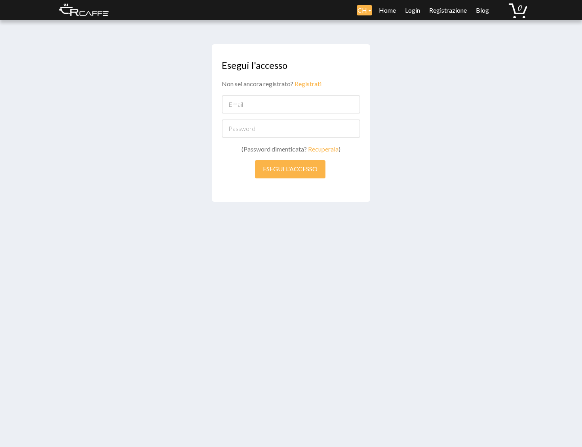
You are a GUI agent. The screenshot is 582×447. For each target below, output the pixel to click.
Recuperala (323, 149)
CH (363, 10)
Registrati (308, 83)
